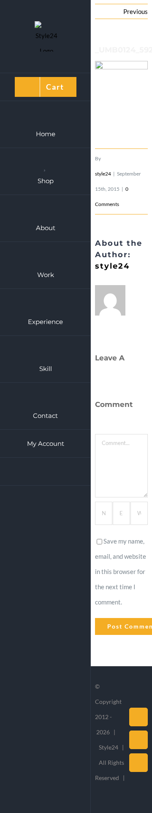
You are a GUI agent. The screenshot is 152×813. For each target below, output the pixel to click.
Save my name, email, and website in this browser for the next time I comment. (120, 571)
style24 (103, 173)
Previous (135, 11)
